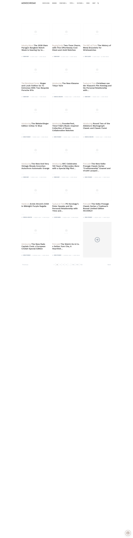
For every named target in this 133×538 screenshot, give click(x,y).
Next (109, 265)
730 (81, 265)
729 (77, 265)
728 (73, 265)
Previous (25, 265)
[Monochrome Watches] (28, 3)
